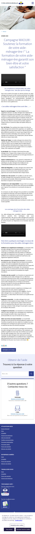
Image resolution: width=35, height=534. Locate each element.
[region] (17, 523)
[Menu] (33, 3)
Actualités (3, 433)
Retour (4, 31)
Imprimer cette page (8, 350)
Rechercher (32, 373)
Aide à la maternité (5, 437)
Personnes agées (5, 444)
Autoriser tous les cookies (23, 529)
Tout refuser (9, 529)
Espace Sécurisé (5, 429)
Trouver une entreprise (6, 435)
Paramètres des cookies (17, 525)
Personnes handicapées (7, 442)
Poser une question (6, 446)
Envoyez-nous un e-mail (17, 414)
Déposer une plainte (6, 449)
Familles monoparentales (7, 440)
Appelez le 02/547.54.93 (17, 399)
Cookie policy (18, 520)
